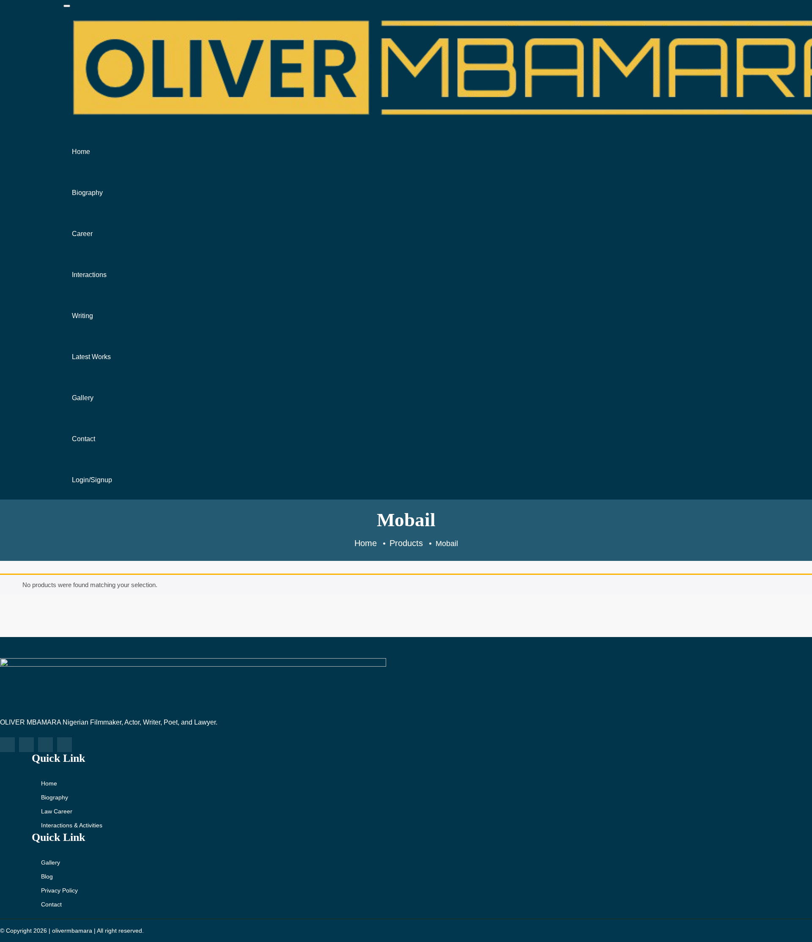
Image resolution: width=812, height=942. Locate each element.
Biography (87, 192)
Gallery (82, 397)
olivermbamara (72, 930)
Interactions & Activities (71, 825)
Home (81, 151)
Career (82, 233)
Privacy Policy (59, 890)
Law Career (56, 811)
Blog (47, 876)
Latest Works (91, 356)
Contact (83, 438)
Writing (82, 315)
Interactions (89, 274)
